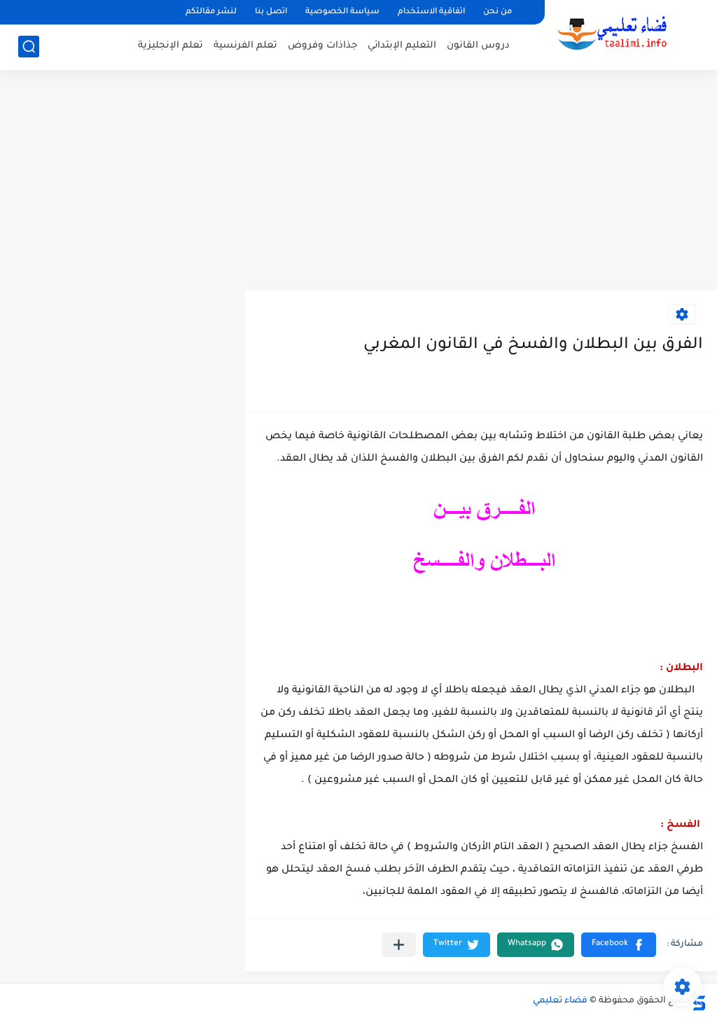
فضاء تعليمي (560, 1001)
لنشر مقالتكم (211, 12)
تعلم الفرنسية (245, 46)
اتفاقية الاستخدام (431, 12)
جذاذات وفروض (322, 46)
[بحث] (28, 46)
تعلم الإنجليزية (170, 46)
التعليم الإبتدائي (402, 46)
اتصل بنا (271, 12)
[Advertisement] (358, 182)
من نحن (497, 12)
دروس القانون (478, 46)
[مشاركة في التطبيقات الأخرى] (399, 944)
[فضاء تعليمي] (611, 33)
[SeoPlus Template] (698, 1001)
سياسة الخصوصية (342, 12)
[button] (618, 944)
